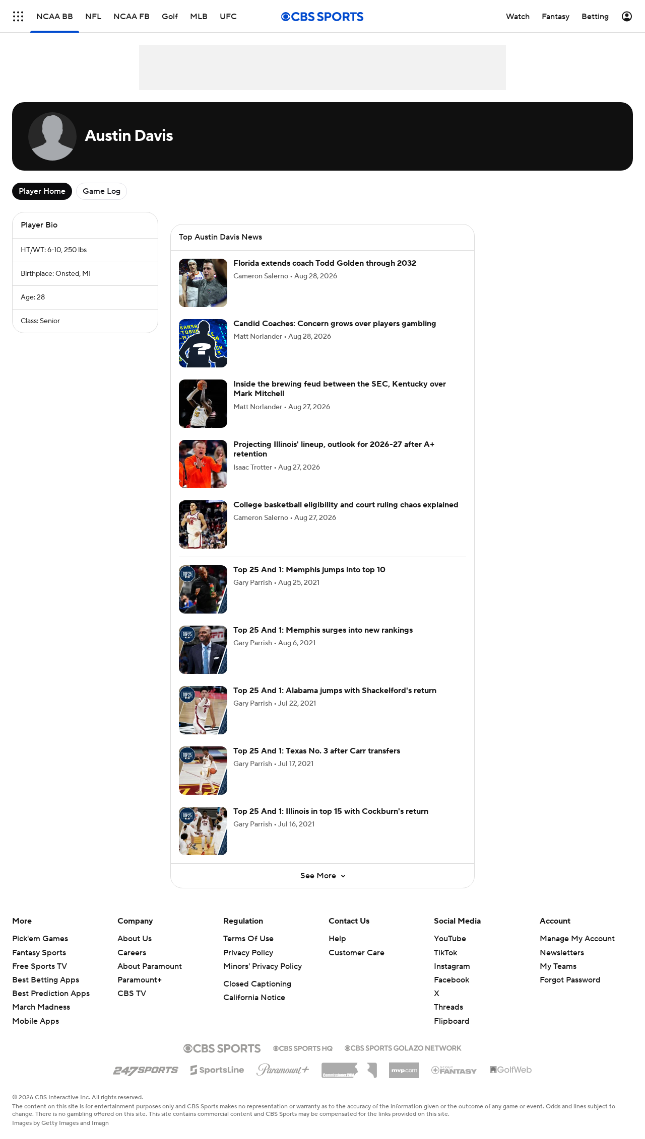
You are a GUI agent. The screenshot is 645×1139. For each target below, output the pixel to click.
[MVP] (404, 1066)
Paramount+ (139, 980)
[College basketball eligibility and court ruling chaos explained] (203, 524)
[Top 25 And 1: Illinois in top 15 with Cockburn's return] (203, 831)
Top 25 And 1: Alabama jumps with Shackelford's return (334, 691)
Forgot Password (570, 980)
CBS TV (131, 994)
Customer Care (356, 953)
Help (337, 939)
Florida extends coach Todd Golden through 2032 (324, 263)
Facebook (451, 980)
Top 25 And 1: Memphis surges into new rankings (323, 630)
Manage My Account (577, 939)
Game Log (101, 191)
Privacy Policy (248, 953)
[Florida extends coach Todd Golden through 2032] (203, 283)
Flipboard (452, 1021)
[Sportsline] (217, 1069)
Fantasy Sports (39, 953)
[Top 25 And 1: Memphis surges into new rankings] (203, 650)
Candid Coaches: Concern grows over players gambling (334, 324)
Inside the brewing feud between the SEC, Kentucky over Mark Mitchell (339, 389)
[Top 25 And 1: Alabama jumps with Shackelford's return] (203, 710)
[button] (18, 16)
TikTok (445, 953)
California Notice (254, 998)
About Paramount (149, 966)
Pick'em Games (40, 939)
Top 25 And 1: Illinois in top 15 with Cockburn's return (330, 811)
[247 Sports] (145, 1068)
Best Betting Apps (45, 980)
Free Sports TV (39, 966)
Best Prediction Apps (51, 994)
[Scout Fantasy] (454, 1070)
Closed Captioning (257, 984)
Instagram (452, 966)
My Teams (558, 966)
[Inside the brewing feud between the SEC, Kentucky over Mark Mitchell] (203, 403)
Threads (448, 1007)
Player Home (42, 191)
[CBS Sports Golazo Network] (403, 1047)
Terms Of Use (248, 939)
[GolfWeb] (511, 1070)
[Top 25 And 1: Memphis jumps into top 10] (203, 589)
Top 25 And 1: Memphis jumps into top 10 (309, 570)
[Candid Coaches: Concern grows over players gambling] (203, 343)
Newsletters (562, 953)
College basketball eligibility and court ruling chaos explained (346, 505)
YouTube (450, 939)
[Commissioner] (349, 1066)
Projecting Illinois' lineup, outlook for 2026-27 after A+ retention (334, 449)
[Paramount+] (282, 1067)
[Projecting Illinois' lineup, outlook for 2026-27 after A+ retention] (203, 464)
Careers (131, 953)
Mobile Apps (35, 1021)
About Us (134, 939)
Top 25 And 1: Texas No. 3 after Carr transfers (316, 751)
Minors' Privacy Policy (262, 966)
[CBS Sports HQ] (303, 1047)
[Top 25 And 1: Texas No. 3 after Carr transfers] (203, 770)
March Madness (41, 1007)
